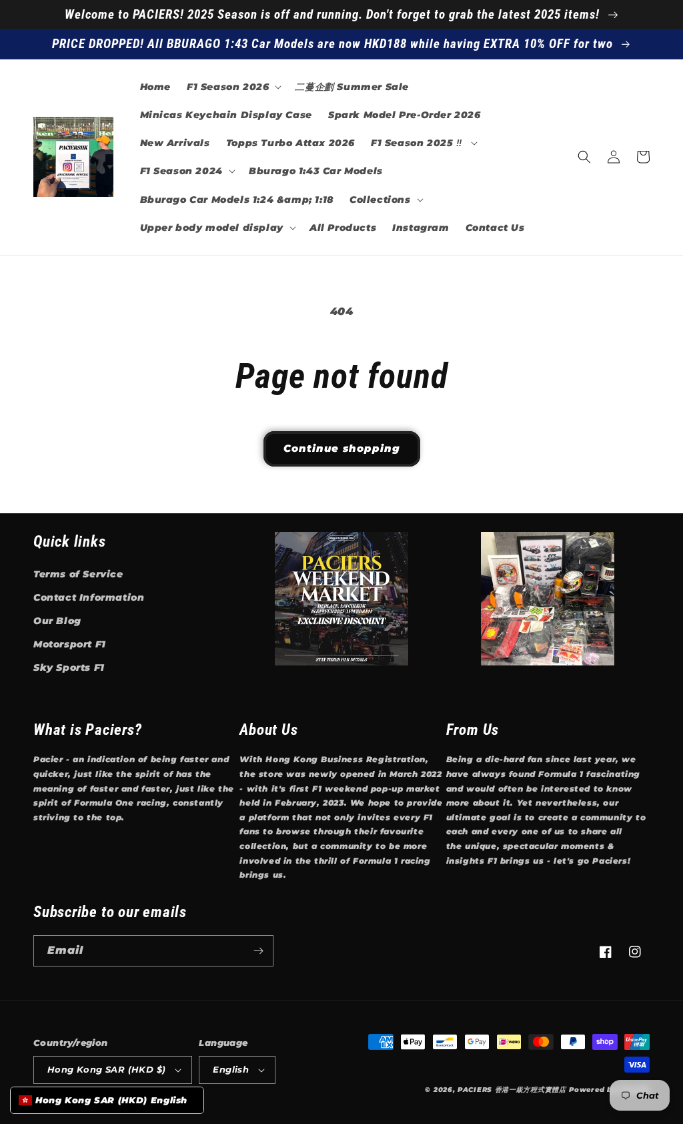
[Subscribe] (258, 950)
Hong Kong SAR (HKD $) (106, 1069)
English (231, 1069)
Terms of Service (78, 574)
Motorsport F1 (69, 644)
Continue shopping (341, 448)
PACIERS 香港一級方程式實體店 (512, 1089)
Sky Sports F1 (69, 667)
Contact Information (88, 597)
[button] (233, 87)
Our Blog (57, 621)
